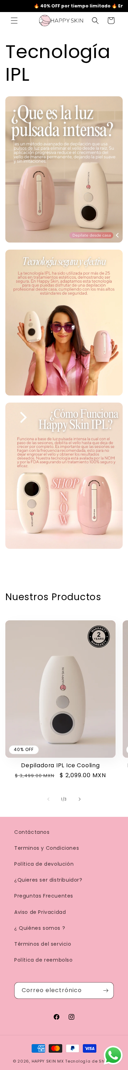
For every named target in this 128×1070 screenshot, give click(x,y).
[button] (14, 20)
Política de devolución (44, 863)
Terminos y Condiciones (46, 848)
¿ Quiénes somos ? (39, 928)
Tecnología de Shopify (90, 1061)
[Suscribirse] (105, 990)
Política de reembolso (43, 959)
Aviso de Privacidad (40, 912)
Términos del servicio (42, 943)
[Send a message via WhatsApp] (113, 1055)
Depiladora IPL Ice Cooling (60, 765)
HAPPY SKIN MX (48, 1061)
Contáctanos (32, 832)
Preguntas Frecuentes (43, 895)
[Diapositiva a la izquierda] (48, 799)
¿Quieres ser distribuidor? (48, 879)
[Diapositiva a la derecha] (79, 799)
